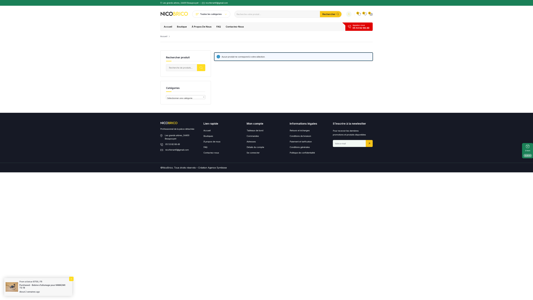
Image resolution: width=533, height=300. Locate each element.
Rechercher (328, 14)
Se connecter (253, 152)
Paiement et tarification (301, 141)
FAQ (218, 26)
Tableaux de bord (255, 130)
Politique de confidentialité (302, 152)
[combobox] (185, 97)
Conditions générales (300, 147)
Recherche (201, 67)
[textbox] (185, 98)
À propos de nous (202, 26)
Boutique (182, 26)
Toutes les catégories (211, 14)
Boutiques (208, 136)
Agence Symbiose (217, 167)
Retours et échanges (300, 130)
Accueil (168, 26)
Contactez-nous (235, 26)
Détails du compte (255, 147)
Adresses (251, 141)
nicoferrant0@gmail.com (217, 3)
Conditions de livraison (300, 136)
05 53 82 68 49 (361, 28)
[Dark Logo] (174, 14)
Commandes (253, 136)
